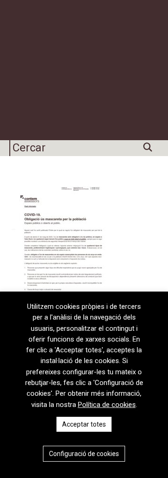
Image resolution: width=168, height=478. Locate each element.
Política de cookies (107, 404)
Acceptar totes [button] (84, 424)
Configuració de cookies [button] (84, 453)
